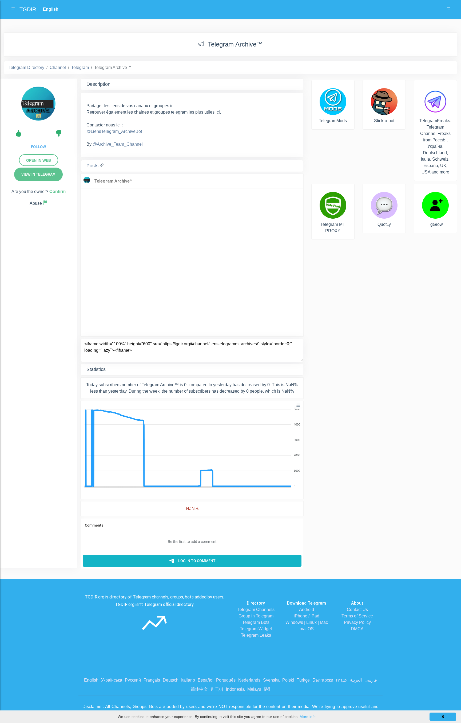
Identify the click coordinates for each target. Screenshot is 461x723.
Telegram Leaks (256, 635)
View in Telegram (38, 174)
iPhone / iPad (306, 616)
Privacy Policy (357, 622)
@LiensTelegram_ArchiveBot (114, 131)
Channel (58, 67)
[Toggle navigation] (448, 9)
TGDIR (27, 9)
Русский (133, 680)
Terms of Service (357, 616)
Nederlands (249, 680)
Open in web (38, 160)
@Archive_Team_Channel (118, 144)
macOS (307, 629)
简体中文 (199, 689)
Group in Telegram (256, 616)
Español (205, 680)
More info (308, 716)
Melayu (254, 689)
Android (306, 609)
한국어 (216, 689)
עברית (341, 680)
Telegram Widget (256, 629)
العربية (356, 680)
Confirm (57, 191)
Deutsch (170, 680)
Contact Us (357, 609)
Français (152, 680)
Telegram (80, 67)
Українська (111, 680)
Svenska (271, 680)
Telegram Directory (26, 67)
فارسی (370, 680)
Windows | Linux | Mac (306, 622)
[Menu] (298, 405)
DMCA (357, 629)
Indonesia (235, 689)
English (91, 680)
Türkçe (303, 680)
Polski (288, 680)
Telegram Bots (255, 622)
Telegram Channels (256, 609)
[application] (192, 448)
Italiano (188, 680)
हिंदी (267, 689)
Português (226, 680)
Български (322, 680)
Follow (38, 147)
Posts (93, 165)
